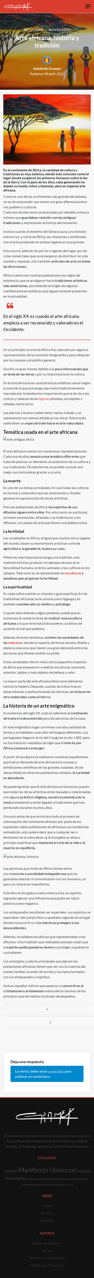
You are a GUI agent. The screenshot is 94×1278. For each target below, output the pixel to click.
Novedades (59, 30)
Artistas (47, 1213)
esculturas (73, 573)
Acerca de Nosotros (47, 1243)
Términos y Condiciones (47, 1258)
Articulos (33, 30)
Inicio (47, 1205)
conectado (56, 1071)
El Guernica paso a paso (47, 1009)
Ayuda (47, 1250)
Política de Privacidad (47, 1265)
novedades (16, 1178)
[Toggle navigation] (88, 6)
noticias (83, 1170)
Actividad (47, 1220)
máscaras (15, 642)
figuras (44, 398)
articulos (11, 1171)
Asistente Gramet (47, 68)
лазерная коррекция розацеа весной (47, 1178)
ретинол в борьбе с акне (59, 1184)
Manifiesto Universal (47, 1170)
